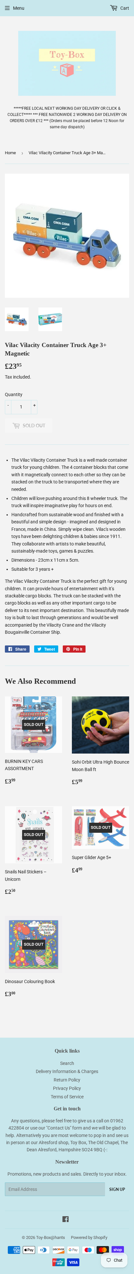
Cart (124, 8)
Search (67, 1063)
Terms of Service (67, 1096)
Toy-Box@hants (50, 1237)
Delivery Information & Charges (67, 1071)
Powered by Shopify (89, 1237)
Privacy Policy (67, 1088)
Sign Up (117, 1189)
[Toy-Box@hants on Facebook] (65, 1220)
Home (10, 152)
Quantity (13, 394)
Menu (18, 8)
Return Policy (67, 1079)
